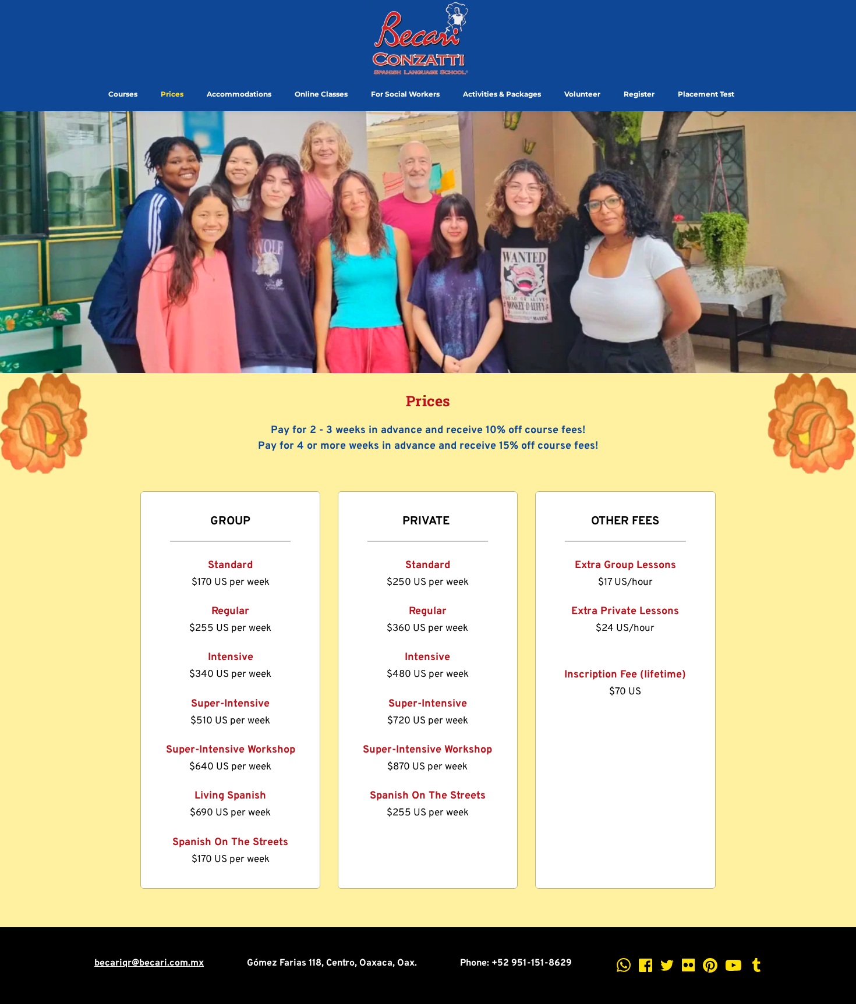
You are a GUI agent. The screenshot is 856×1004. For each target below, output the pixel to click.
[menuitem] (122, 94)
